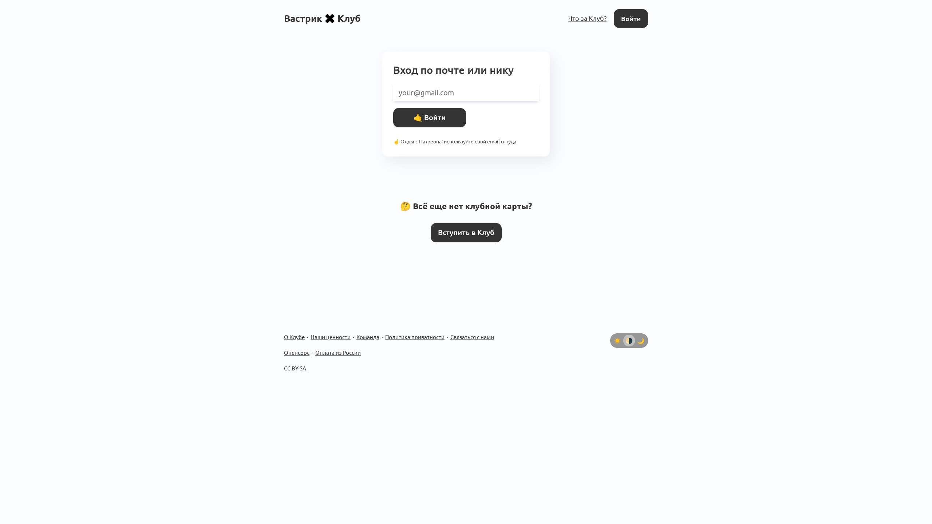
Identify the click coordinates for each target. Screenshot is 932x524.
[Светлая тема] (617, 340)
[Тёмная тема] (641, 340)
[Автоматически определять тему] (629, 340)
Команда (367, 337)
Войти (631, 18)
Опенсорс (296, 353)
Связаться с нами (472, 337)
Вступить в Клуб (466, 233)
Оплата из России (338, 353)
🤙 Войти (430, 118)
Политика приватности (415, 337)
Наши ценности (331, 337)
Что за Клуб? (587, 18)
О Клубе (294, 337)
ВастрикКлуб (322, 18)
